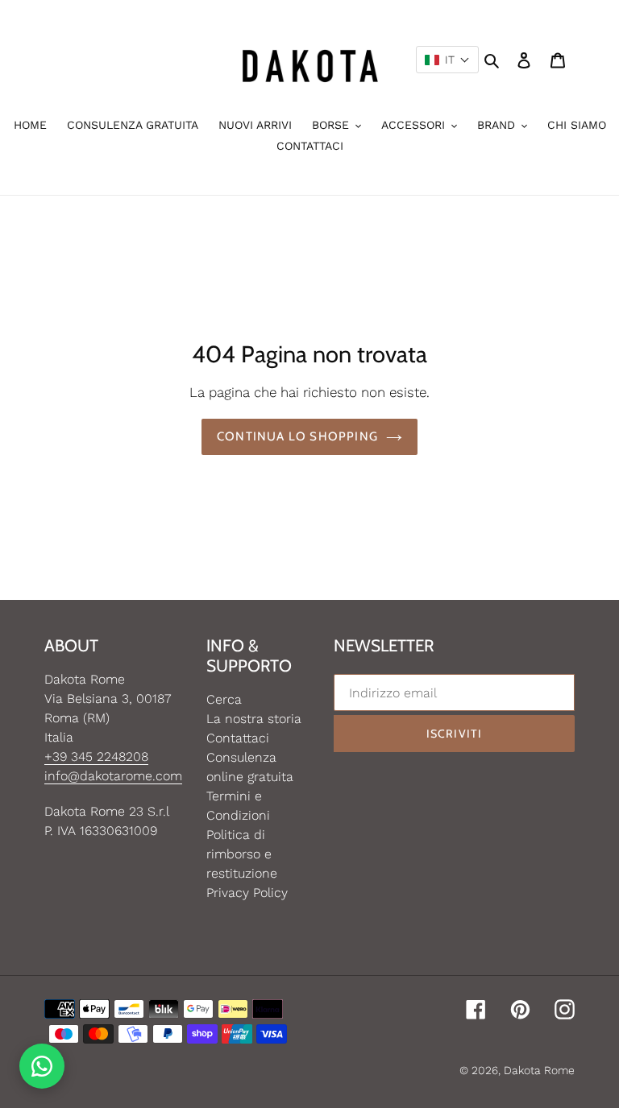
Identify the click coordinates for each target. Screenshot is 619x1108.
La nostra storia (253, 718)
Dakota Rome (539, 1070)
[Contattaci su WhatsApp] (41, 1066)
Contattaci (237, 738)
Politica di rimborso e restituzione (241, 854)
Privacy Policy (247, 892)
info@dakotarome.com (113, 775)
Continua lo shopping (297, 436)
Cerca (224, 699)
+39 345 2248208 (96, 756)
